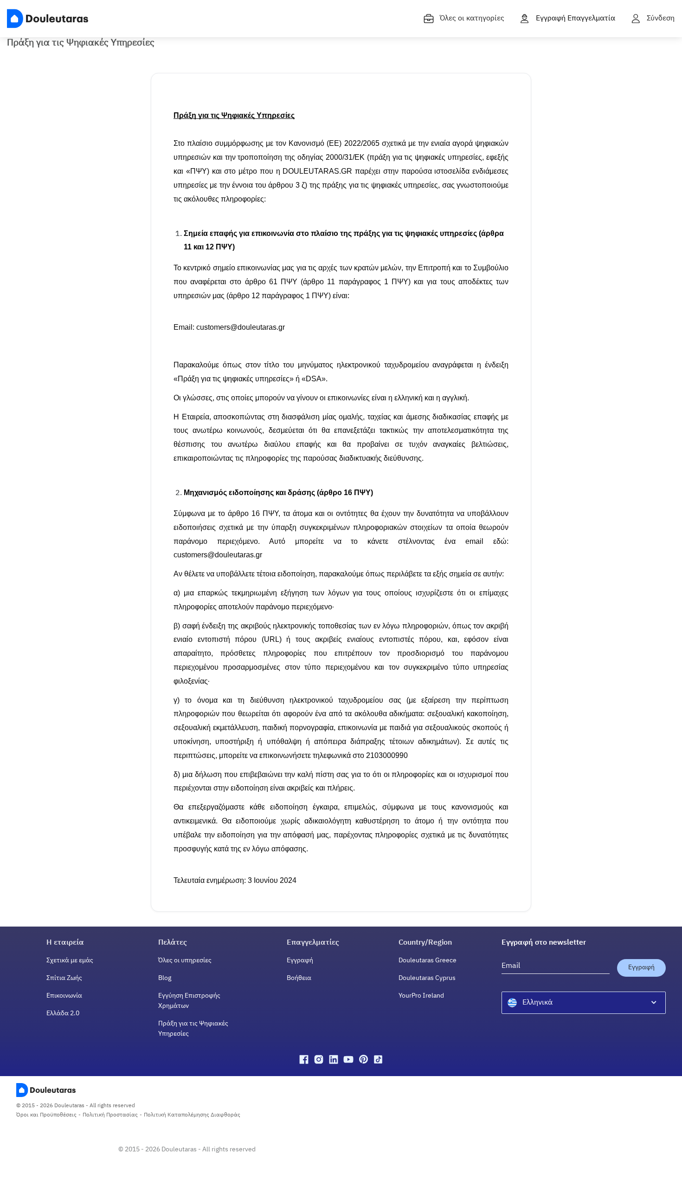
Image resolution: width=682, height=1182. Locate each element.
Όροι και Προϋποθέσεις (46, 1115)
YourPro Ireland (421, 996)
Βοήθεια (299, 978)
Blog (164, 978)
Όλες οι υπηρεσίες (185, 960)
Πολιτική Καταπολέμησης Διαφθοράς (192, 1115)
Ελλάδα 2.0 (62, 1013)
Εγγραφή (300, 960)
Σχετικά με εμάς (69, 960)
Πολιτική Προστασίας (110, 1115)
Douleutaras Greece (428, 960)
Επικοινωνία (64, 996)
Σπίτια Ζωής (64, 978)
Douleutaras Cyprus (427, 978)
